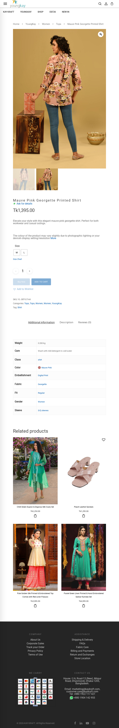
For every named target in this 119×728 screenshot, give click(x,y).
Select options (35, 516)
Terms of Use (35, 654)
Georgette (42, 384)
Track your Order (35, 647)
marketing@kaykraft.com (86, 689)
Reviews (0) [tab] (84, 322)
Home (16, 24)
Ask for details (24, 203)
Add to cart (41, 282)
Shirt (20, 307)
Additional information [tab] (41, 322)
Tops (58, 24)
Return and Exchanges (82, 654)
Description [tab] (66, 322)
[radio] (17, 252)
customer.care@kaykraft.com (82, 691)
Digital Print (43, 375)
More (53, 238)
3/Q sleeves (43, 410)
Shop (40, 12)
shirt (40, 360)
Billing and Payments (82, 651)
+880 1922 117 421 (84, 693)
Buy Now (21, 282)
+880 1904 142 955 (84, 697)
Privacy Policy (35, 651)
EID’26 (53, 12)
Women (46, 24)
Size (17, 246)
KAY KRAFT (8, 12)
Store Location (82, 658)
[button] (23, 289)
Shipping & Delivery (82, 640)
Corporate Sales (35, 643)
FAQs (82, 643)
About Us (35, 640)
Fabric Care (82, 647)
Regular (41, 393)
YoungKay (25, 12)
